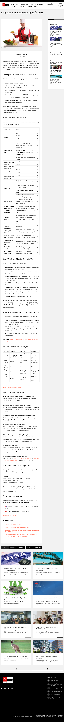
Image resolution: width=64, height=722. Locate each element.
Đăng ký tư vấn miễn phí (9, 515)
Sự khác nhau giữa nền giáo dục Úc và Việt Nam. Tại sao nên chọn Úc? (56, 684)
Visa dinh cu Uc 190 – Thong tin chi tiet (20, 385)
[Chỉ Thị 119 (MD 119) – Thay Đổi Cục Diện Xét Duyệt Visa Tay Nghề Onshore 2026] (16, 617)
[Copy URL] (45, 24)
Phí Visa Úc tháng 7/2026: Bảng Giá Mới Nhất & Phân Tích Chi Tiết (55, 81)
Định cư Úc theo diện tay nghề (13, 524)
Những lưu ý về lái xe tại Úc (56, 691)
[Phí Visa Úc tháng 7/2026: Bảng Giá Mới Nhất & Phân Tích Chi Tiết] (56, 76)
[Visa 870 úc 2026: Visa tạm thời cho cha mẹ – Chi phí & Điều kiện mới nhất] (56, 39)
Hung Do (24, 54)
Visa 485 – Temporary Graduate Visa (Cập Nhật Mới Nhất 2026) (56, 62)
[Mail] (8, 688)
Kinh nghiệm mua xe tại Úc (55, 694)
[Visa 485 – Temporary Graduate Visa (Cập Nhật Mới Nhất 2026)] (56, 57)
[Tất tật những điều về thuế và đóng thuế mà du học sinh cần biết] (16, 588)
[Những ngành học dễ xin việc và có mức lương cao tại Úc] (48, 646)
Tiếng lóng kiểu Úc (54, 680)
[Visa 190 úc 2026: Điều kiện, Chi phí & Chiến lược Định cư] (56, 67)
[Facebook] (45, 20)
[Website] (12, 688)
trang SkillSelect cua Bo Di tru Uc (23, 458)
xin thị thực (38, 547)
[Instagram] (5, 688)
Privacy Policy (60, 715)
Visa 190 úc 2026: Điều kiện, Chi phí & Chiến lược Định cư (55, 72)
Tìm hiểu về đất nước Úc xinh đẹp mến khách (16, 656)
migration (29, 547)
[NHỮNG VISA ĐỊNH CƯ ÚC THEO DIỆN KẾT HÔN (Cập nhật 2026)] (56, 28)
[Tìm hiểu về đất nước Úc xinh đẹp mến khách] (16, 646)
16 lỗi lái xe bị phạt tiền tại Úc (56, 688)
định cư (21, 547)
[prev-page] (16, 669)
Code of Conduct (59, 716)
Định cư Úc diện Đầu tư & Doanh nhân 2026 (17, 527)
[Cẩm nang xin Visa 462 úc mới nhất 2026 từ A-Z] (56, 49)
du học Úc (13, 547)
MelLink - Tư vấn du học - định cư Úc (48, 715)
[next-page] (47, 669)
